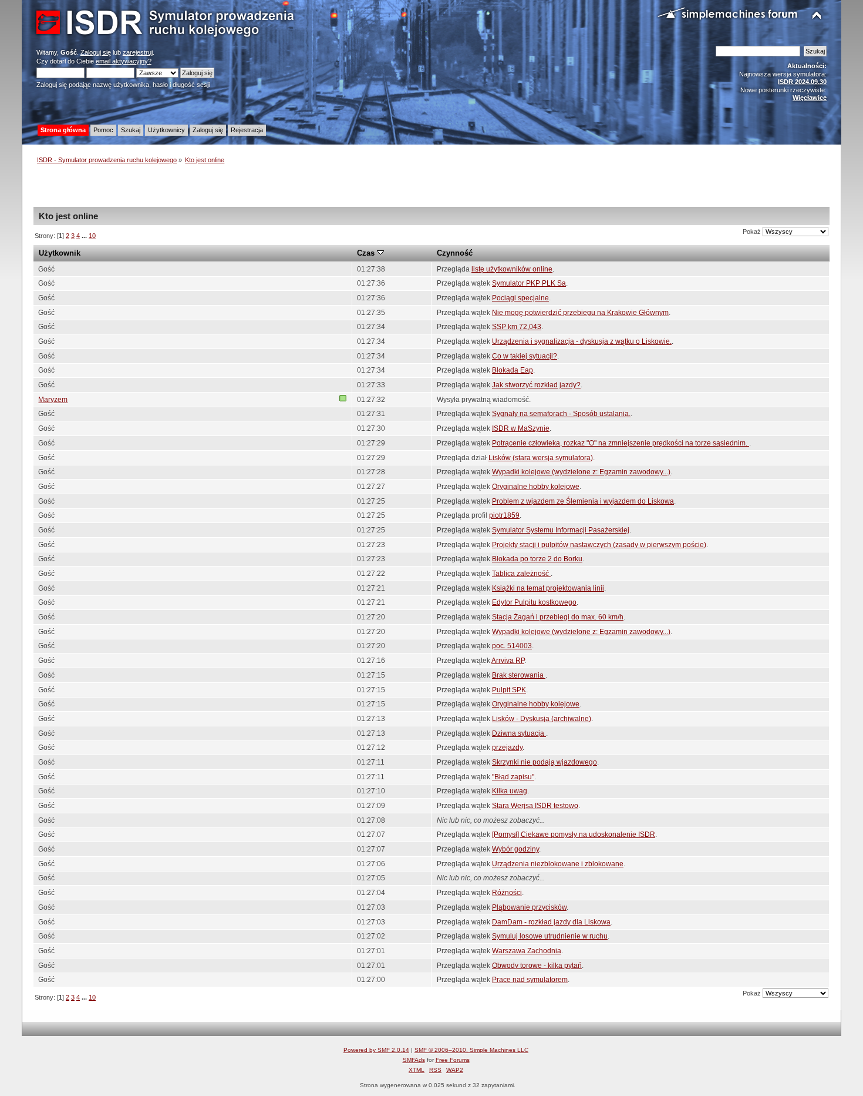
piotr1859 (504, 515)
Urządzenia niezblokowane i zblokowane (557, 864)
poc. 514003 (512, 646)
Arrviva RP (507, 660)
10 (92, 235)
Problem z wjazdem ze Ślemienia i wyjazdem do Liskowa (583, 501)
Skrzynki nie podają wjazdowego (544, 762)
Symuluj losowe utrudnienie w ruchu (550, 936)
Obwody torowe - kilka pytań (537, 965)
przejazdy (507, 747)
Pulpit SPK (509, 690)
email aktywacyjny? (123, 61)
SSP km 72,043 (516, 327)
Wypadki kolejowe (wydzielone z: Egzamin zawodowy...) (581, 472)
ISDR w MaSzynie (521, 428)
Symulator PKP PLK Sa (529, 283)
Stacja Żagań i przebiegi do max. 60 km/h (557, 617)
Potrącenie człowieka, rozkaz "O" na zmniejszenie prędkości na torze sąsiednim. (620, 443)
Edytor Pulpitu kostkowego (534, 602)
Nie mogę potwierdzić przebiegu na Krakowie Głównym (580, 313)
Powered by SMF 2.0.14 (376, 1050)
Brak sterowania (518, 675)
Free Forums (453, 1060)
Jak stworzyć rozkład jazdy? (536, 385)
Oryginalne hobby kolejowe (535, 486)
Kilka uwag (509, 791)
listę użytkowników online (511, 269)
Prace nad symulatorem (530, 980)
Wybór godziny (515, 849)
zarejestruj (138, 52)
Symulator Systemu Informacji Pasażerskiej (560, 530)
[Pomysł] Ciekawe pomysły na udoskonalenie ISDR (573, 834)
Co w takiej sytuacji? (524, 356)
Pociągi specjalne (520, 298)
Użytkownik (59, 253)
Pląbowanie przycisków (529, 907)
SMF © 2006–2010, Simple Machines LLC (471, 1050)
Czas (367, 253)
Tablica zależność (521, 573)
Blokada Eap (512, 370)
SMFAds (414, 1060)
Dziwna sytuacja (519, 733)
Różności (507, 893)
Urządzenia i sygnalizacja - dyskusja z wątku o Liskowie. (582, 341)
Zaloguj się (95, 52)
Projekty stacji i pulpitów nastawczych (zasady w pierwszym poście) (599, 545)
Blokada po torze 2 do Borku (537, 559)
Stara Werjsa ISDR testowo (535, 806)
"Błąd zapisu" (513, 777)
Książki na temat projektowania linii (548, 588)
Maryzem (53, 400)
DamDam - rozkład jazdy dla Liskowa (551, 922)
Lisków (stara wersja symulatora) (540, 458)
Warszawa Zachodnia (526, 951)
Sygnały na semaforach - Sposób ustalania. (561, 414)
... (85, 235)
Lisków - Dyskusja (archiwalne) (541, 719)
